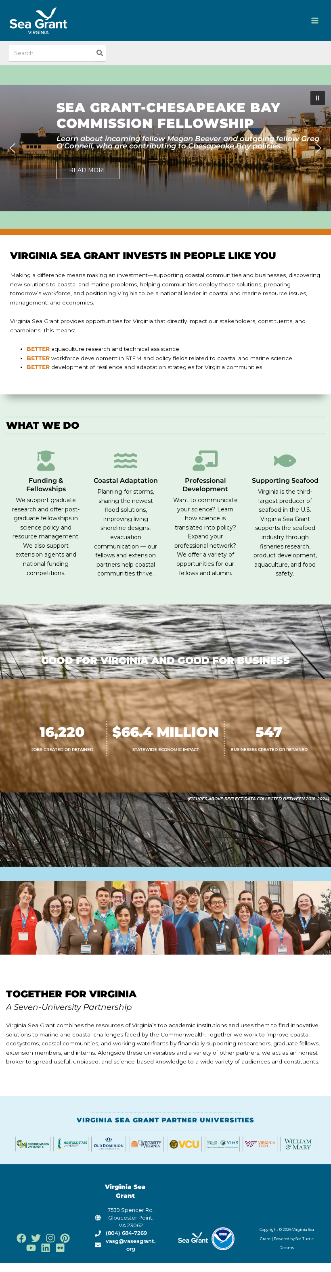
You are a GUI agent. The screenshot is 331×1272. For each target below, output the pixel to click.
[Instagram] (50, 1238)
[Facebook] (21, 1238)
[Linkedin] (45, 1248)
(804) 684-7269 (126, 1233)
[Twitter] (36, 1238)
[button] (165, 148)
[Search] (100, 53)
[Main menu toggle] (315, 21)
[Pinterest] (65, 1238)
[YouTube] (31, 1248)
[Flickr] (60, 1248)
